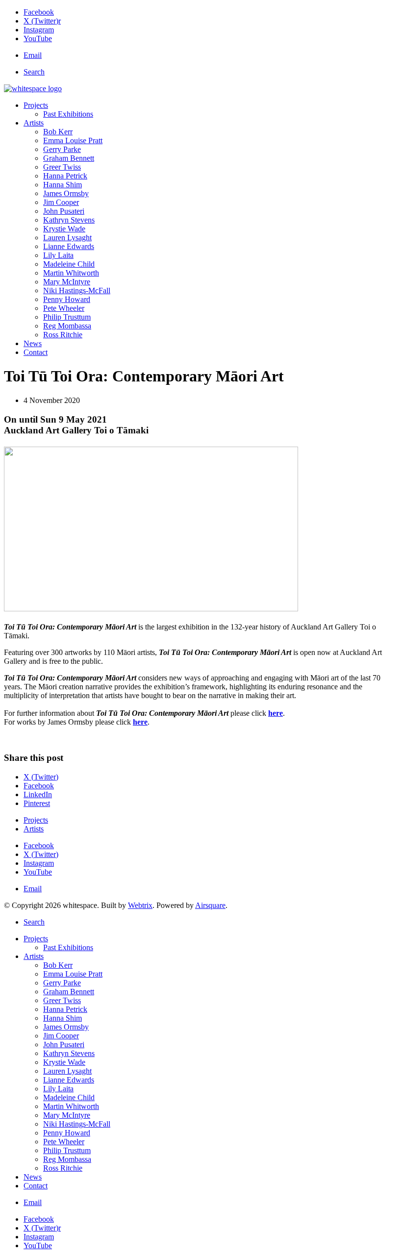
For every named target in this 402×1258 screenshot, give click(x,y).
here (275, 713)
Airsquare (210, 905)
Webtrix (140, 905)
